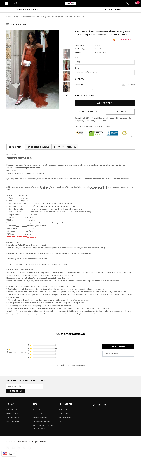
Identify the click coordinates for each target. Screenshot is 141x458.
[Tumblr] (105, 404)
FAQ (93, 314)
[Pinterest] (94, 404)
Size (76, 57)
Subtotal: (79, 95)
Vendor (78, 52)
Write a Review (118, 346)
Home (8, 16)
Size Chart (45, 187)
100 (80, 126)
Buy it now (120, 111)
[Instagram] (100, 404)
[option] (27, 9)
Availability (79, 45)
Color (77, 68)
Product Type (80, 49)
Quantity (79, 85)
